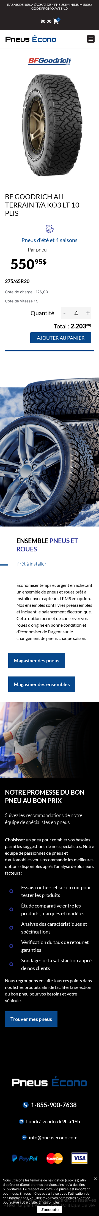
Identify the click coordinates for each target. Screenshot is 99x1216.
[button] (91, 39)
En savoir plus (49, 1202)
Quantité (43, 313)
